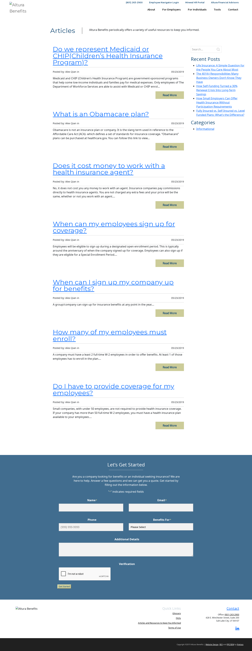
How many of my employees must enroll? (110, 335)
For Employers (171, 9)
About (151, 9)
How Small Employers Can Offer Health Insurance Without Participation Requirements (217, 102)
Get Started (64, 586)
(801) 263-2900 (134, 2)
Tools (217, 9)
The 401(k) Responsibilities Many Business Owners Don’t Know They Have (218, 78)
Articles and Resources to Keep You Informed (159, 623)
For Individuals (197, 9)
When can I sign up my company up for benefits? (113, 285)
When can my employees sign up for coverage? (114, 227)
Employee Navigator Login (164, 2)
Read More (170, 95)
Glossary (176, 613)
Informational (205, 129)
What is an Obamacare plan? (101, 114)
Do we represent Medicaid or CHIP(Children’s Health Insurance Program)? (108, 55)
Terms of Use (174, 627)
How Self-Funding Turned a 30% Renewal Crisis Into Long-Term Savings (216, 90)
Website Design (212, 644)
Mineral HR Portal (195, 2)
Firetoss (240, 644)
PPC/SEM (230, 644)
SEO (221, 644)
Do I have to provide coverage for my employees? (113, 389)
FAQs (178, 618)
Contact (233, 9)
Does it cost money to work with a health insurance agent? (109, 169)
